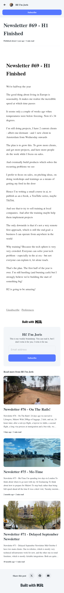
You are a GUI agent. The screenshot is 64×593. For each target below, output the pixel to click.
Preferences (28, 310)
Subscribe (32, 12)
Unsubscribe (12, 310)
